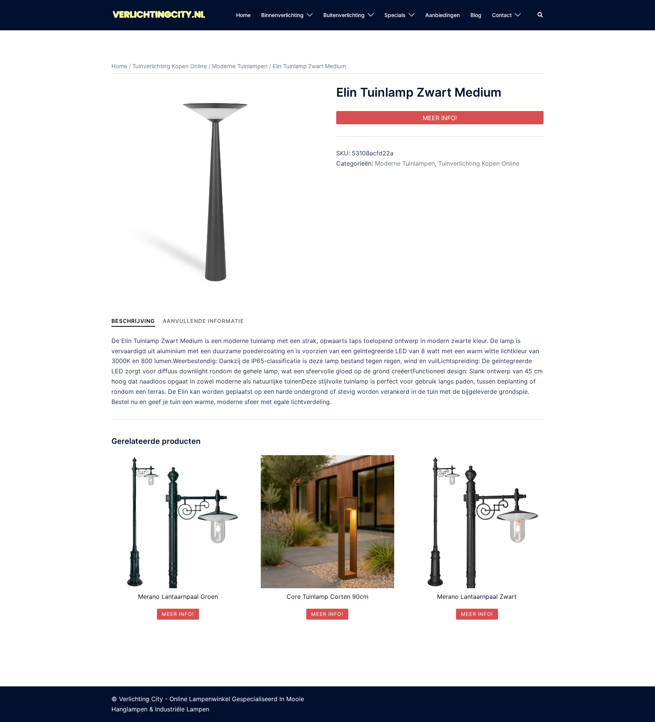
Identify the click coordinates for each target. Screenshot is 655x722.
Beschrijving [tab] (133, 321)
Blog (475, 15)
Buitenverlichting (344, 15)
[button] (540, 15)
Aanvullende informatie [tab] (203, 321)
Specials (395, 15)
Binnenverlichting (282, 15)
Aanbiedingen (442, 15)
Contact (502, 15)
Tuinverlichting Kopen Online (169, 66)
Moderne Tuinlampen (240, 66)
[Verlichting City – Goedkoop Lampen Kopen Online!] (158, 14)
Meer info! (440, 118)
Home (243, 15)
